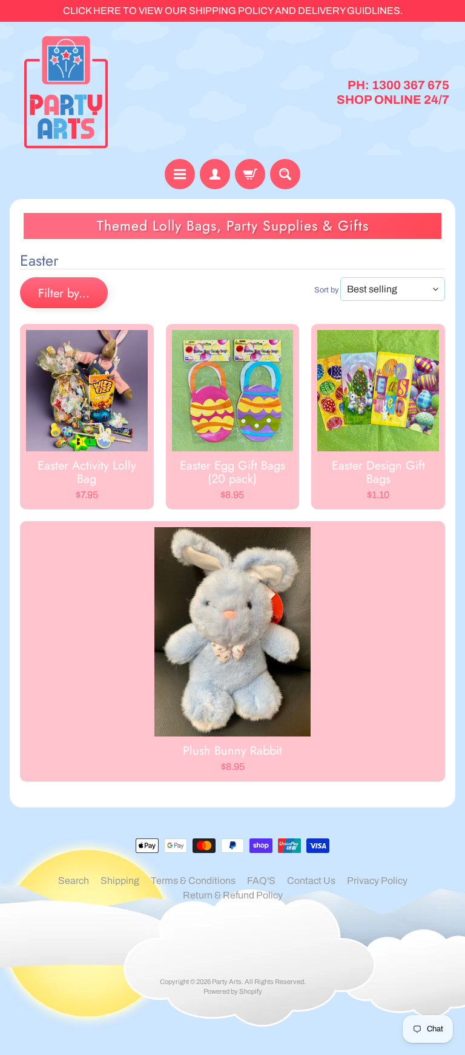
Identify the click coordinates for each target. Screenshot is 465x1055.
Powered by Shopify (232, 991)
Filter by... (64, 293)
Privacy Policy (377, 880)
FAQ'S (261, 880)
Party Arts (227, 981)
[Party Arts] (66, 92)
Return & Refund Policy (233, 895)
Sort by (326, 290)
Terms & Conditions (193, 880)
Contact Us (311, 880)
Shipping (120, 880)
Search (73, 880)
